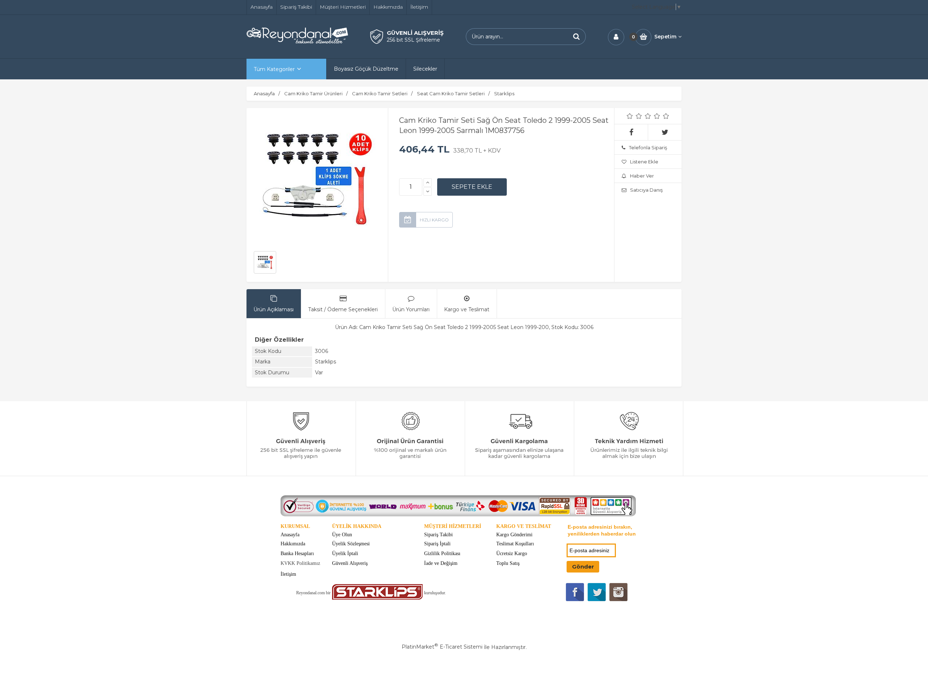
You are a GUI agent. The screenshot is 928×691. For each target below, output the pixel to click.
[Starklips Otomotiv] (377, 598)
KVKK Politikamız (300, 563)
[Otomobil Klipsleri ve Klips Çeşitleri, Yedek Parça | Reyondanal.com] (297, 41)
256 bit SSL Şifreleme (413, 40)
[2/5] (634, 116)
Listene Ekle (644, 162)
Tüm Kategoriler (274, 69)
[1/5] (629, 116)
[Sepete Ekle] (472, 187)
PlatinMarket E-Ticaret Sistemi (442, 647)
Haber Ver (642, 176)
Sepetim (665, 36)
